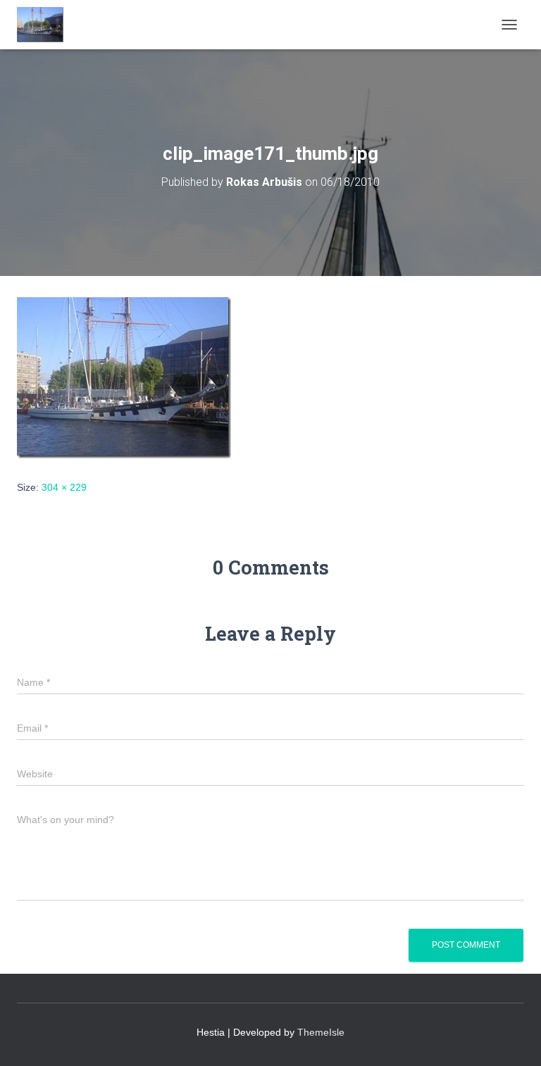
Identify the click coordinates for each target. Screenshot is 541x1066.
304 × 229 (64, 487)
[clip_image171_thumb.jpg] (124, 376)
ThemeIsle (320, 1032)
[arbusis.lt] (45, 24)
